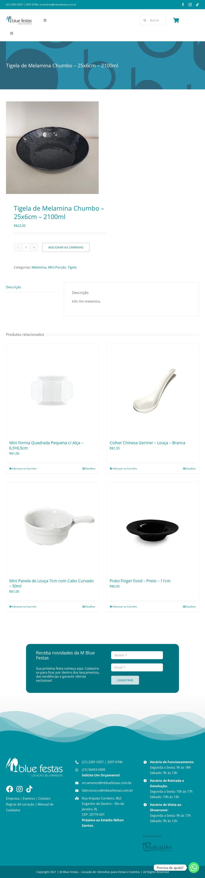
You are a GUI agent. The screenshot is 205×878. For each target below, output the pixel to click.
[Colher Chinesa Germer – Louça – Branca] (153, 390)
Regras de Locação (20, 804)
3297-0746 (32, 4)
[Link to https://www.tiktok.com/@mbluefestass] (29, 788)
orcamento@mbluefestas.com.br (58, 4)
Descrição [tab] (13, 287)
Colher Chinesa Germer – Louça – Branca (147, 442)
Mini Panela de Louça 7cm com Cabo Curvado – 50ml (51, 583)
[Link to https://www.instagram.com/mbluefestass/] (19, 788)
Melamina (39, 267)
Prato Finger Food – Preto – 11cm (140, 580)
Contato (44, 798)
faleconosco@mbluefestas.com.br (107, 790)
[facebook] (183, 4)
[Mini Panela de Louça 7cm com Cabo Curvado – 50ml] (52, 528)
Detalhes (90, 468)
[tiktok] (197, 4)
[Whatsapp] (193, 867)
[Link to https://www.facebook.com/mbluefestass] (9, 788)
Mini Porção (57, 267)
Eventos (29, 798)
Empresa (12, 798)
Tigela (72, 267)
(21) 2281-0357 (14, 4)
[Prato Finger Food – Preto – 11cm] (153, 528)
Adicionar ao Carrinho (65, 247)
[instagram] (190, 4)
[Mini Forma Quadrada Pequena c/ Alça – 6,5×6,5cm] (52, 390)
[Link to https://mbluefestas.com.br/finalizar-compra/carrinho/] (176, 20)
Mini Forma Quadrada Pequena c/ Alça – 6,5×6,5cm (46, 445)
